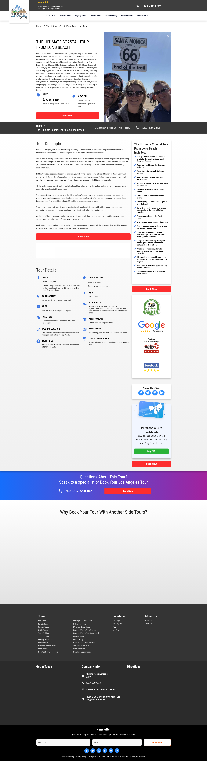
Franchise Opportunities (82, 652)
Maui (58, 8)
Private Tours (65, 16)
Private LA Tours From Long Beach (86, 633)
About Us (148, 620)
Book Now (67, 115)
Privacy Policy (81, 757)
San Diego (41, 8)
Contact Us (141, 16)
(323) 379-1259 (93, 682)
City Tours (42, 621)
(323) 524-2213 (151, 127)
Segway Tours (80, 16)
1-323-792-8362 (79, 491)
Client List (148, 624)
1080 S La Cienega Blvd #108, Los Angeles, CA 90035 (103, 698)
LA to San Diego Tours (81, 627)
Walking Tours (78, 636)
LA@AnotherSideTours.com (100, 689)
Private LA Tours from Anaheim (85, 630)
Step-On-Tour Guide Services (84, 643)
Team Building (111, 16)
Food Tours (42, 649)
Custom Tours (127, 16)
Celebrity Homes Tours (47, 646)
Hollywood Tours (79, 624)
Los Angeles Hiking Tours (82, 621)
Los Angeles (117, 624)
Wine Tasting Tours (80, 639)
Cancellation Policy (67, 757)
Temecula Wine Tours (81, 646)
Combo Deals (43, 643)
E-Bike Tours (96, 16)
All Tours (49, 16)
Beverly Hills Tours (45, 639)
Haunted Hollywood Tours (48, 652)
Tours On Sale (43, 636)
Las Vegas (50, 8)
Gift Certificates (79, 649)
